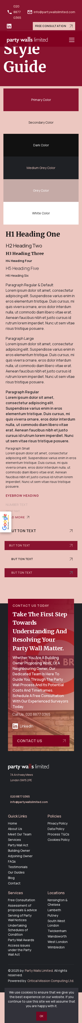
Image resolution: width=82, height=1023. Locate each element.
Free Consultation (50, 26)
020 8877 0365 (17, 12)
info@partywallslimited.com (54, 12)
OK (42, 1016)
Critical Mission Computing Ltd (50, 981)
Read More (15, 517)
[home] (27, 40)
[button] (71, 40)
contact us (29, 740)
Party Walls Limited (39, 970)
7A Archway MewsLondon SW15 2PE (21, 777)
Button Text (22, 530)
